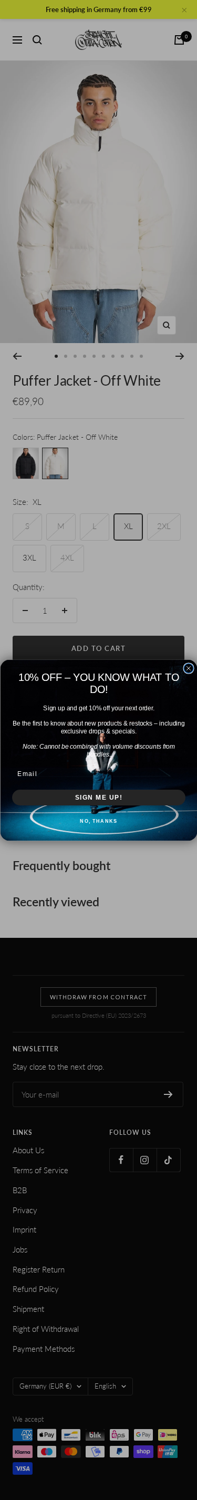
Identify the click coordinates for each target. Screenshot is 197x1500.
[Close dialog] (188, 668)
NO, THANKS (98, 821)
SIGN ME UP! (98, 797)
